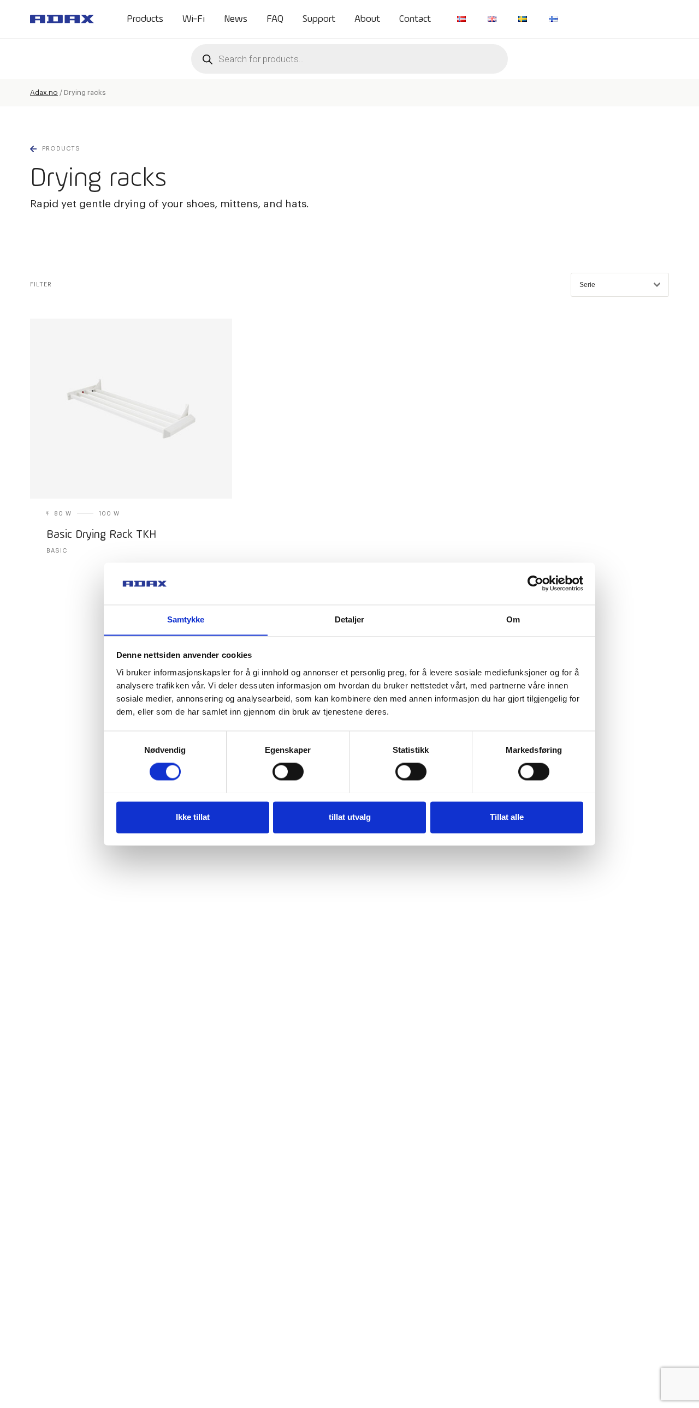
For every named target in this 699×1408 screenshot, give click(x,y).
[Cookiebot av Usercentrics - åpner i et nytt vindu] (535, 583)
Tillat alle (507, 817)
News (235, 19)
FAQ (274, 19)
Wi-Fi (193, 19)
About (367, 19)
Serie (587, 285)
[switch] (288, 771)
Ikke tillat (193, 817)
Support (319, 19)
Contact (415, 19)
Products (145, 19)
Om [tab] (513, 619)
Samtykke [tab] (186, 619)
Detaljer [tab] (350, 619)
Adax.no (44, 92)
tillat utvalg (350, 817)
